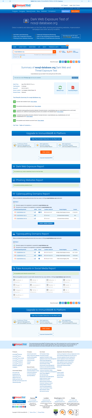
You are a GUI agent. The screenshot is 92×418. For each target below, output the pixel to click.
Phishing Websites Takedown (45, 384)
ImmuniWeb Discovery (17, 354)
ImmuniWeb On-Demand (18, 360)
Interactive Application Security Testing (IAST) (66, 357)
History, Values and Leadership (33, 355)
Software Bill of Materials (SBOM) (63, 365)
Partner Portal (60, 377)
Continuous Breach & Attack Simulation (47, 368)
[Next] (89, 1)
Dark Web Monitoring (44, 375)
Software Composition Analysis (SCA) (64, 363)
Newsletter (20, 401)
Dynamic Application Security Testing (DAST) (66, 358)
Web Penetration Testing (44, 389)
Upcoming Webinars (31, 375)
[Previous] (3, 1)
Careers (28, 363)
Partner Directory (60, 374)
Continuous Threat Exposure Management (48, 371)
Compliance (15, 367)
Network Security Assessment (46, 381)
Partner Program (60, 372)
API (39, 47)
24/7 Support (64, 5)
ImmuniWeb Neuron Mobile (18, 358)
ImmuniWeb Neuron (17, 356)
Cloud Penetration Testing (45, 363)
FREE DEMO (46, 152)
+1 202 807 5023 (59, 400)
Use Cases (42, 352)
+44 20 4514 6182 (46, 400)
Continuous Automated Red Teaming (47, 366)
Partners (59, 370)
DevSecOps (59, 366)
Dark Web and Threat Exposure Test (20, 380)
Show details (34, 101)
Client (74, 5)
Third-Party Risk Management (46, 386)
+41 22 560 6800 (32, 400)
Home (14, 47)
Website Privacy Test (17, 377)
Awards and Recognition (32, 357)
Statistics (64, 46)
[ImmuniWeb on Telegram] (19, 406)
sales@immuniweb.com (33, 401)
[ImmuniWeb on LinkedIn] (13, 406)
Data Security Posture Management (47, 376)
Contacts (29, 362)
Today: (75, 8)
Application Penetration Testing (46, 357)
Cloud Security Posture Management (47, 365)
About (44, 47)
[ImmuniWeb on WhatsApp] (17, 406)
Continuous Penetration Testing (46, 370)
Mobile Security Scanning (45, 379)
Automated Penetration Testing (46, 362)
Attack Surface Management (45, 360)
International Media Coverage (33, 370)
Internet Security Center (49, 8)
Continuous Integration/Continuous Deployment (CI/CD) (68, 354)
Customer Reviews (30, 358)
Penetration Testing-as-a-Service (46, 383)
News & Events (30, 367)
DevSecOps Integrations (17, 365)
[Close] (82, 1)
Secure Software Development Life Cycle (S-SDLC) (67, 355)
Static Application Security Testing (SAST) (65, 362)
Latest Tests (22, 47)
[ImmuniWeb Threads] (25, 406)
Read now (60, 1)
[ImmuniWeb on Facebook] (21, 406)
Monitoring (32, 47)
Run (54, 51)
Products (15, 352)
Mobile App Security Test (17, 379)
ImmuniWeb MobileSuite (18, 362)
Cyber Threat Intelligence (45, 373)
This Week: (67, 8)
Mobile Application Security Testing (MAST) (65, 360)
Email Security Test (16, 374)
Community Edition (17, 370)
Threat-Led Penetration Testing (46, 387)
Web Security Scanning (44, 391)
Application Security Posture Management (48, 358)
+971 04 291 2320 (73, 400)
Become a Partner (60, 375)
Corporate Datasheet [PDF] (46, 157)
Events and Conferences (32, 372)
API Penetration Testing (44, 354)
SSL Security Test (16, 372)
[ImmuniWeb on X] (15, 406)
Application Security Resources (64, 352)
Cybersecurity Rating (17, 382)
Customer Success (30, 360)
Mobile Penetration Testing (45, 378)
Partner (78, 5)
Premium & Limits (53, 47)
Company (29, 352)
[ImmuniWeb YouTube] (23, 406)
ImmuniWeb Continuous (18, 363)
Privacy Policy (41, 412)
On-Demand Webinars (31, 374)
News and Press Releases (32, 369)
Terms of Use (33, 412)
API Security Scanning (44, 355)
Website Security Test (17, 375)
